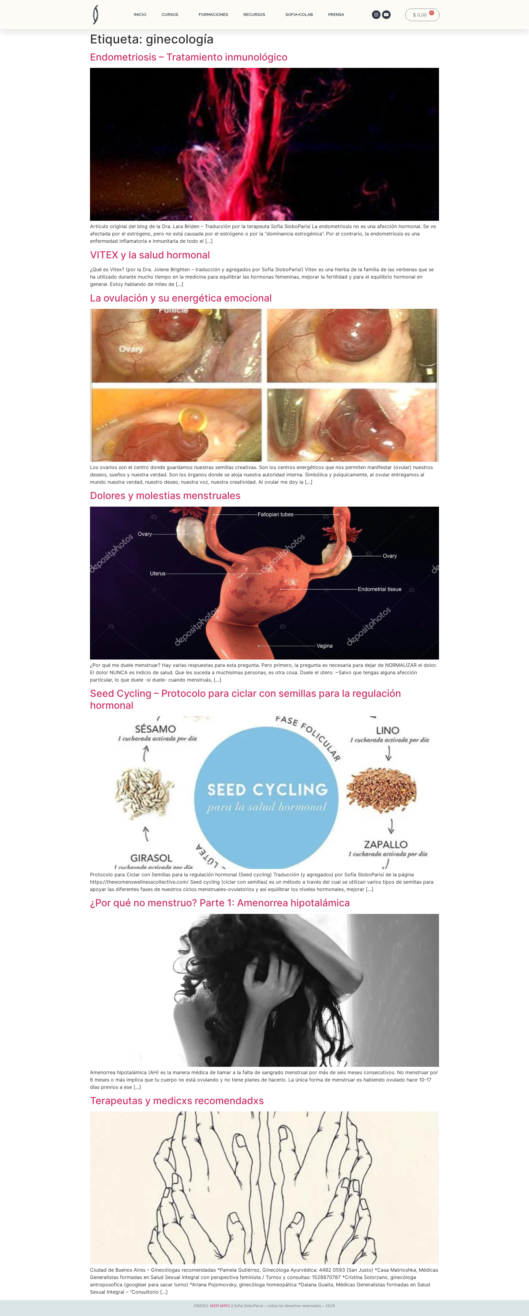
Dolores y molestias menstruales (165, 495)
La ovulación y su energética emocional (181, 298)
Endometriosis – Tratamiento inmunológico (188, 57)
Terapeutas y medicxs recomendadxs (177, 1101)
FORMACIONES (213, 14)
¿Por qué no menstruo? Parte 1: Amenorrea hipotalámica (220, 903)
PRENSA (336, 14)
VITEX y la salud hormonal (150, 255)
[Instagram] (376, 14)
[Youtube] (386, 14)
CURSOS (170, 14)
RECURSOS (254, 14)
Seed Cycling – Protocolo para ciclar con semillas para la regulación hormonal (245, 699)
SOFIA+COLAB (299, 14)
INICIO (140, 14)
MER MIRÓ (220, 1306)
